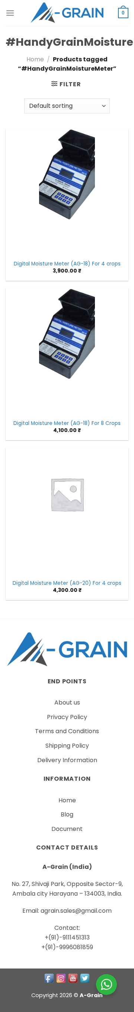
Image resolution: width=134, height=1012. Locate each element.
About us (67, 702)
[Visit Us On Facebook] (49, 978)
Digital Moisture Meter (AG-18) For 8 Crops (67, 423)
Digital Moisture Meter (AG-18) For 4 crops (67, 264)
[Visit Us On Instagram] (61, 978)
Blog (67, 814)
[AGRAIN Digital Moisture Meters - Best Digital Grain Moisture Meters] (67, 13)
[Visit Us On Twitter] (85, 978)
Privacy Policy (67, 717)
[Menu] (10, 13)
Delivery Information (67, 760)
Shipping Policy (67, 745)
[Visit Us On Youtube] (73, 978)
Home (35, 59)
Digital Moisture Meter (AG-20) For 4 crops (67, 583)
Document (67, 829)
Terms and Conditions (67, 731)
